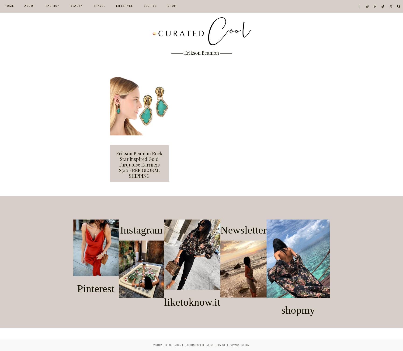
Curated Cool (165, 345)
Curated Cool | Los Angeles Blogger (201, 31)
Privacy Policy (239, 345)
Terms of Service (214, 345)
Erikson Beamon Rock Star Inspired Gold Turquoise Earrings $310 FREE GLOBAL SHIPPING (139, 164)
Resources (191, 345)
